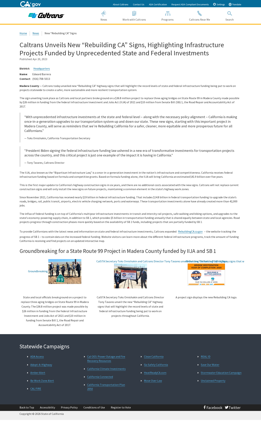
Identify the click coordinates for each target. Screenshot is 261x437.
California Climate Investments (106, 368)
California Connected (100, 376)
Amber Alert (37, 372)
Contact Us (138, 4)
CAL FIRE (35, 388)
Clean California (154, 356)
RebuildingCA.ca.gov (190, 231)
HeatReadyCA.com (155, 372)
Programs (167, 19)
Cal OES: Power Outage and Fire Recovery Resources (106, 358)
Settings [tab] (220, 4)
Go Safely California (156, 364)
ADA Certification (158, 4)
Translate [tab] (236, 4)
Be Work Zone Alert (42, 380)
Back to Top (27, 407)
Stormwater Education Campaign (221, 372)
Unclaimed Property (213, 380)
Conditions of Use (94, 407)
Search (229, 19)
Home (23, 33)
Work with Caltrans (134, 19)
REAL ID (205, 356)
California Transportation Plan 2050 (106, 387)
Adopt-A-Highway (41, 364)
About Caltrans (120, 4)
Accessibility (47, 407)
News (103, 19)
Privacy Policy (69, 407)
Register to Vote (121, 407)
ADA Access (37, 356)
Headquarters (41, 68)
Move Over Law (153, 380)
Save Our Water (210, 364)
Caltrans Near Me (199, 19)
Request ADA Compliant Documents (190, 4)
